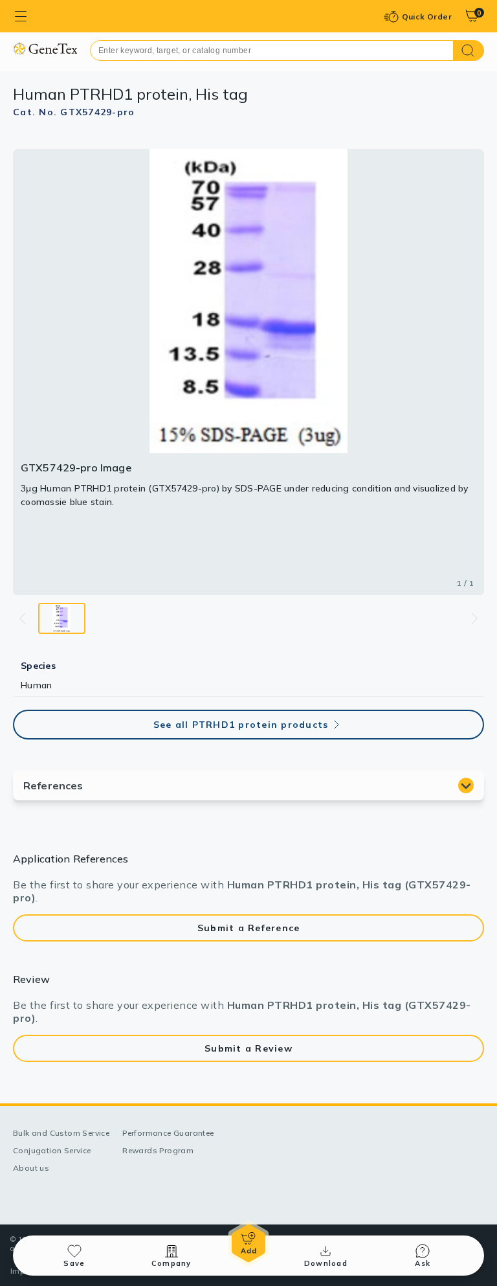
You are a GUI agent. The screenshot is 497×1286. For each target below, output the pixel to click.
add (248, 1243)
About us (31, 1168)
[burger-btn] (20, 16)
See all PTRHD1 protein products (241, 724)
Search (469, 50)
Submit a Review (248, 1048)
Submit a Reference (248, 928)
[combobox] (272, 50)
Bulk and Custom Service (61, 1133)
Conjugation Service (52, 1150)
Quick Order (427, 16)
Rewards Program (157, 1150)
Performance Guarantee (168, 1133)
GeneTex (45, 48)
